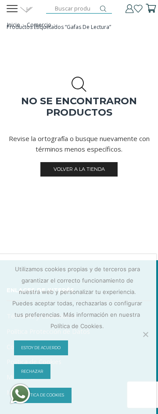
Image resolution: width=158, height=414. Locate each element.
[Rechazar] (145, 334)
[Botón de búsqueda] (103, 8)
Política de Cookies (42, 395)
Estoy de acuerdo (41, 348)
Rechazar (32, 371)
